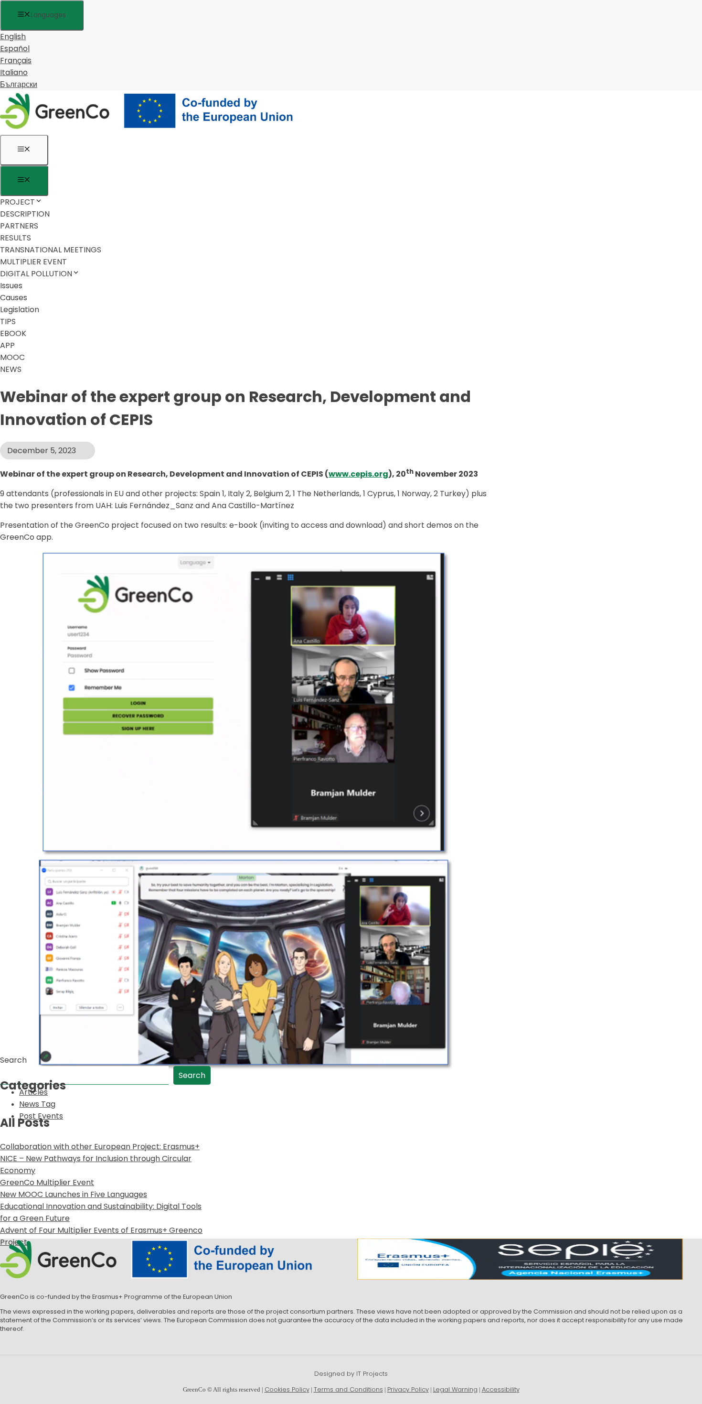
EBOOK (13, 333)
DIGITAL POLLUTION (36, 273)
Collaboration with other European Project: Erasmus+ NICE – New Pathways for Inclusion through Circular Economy (100, 1158)
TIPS (8, 321)
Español (15, 48)
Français (16, 60)
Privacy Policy (408, 1389)
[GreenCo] (153, 128)
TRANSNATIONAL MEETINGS (50, 249)
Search (13, 1060)
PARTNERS (19, 225)
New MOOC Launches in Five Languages (73, 1194)
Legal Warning (455, 1389)
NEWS (10, 369)
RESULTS (15, 237)
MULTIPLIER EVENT (33, 261)
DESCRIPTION (25, 213)
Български (18, 84)
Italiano (14, 72)
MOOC (12, 357)
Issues (11, 285)
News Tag (37, 1104)
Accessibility (501, 1389)
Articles (33, 1092)
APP (7, 345)
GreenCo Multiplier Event (47, 1182)
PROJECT (17, 201)
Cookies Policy (287, 1389)
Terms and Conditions (348, 1389)
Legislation (19, 309)
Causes (13, 297)
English (13, 36)
